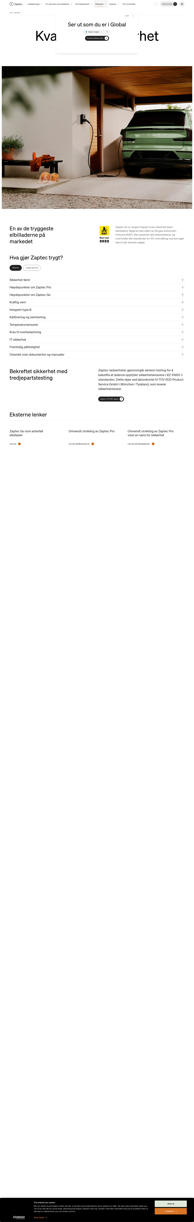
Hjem (11, 12)
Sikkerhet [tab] (15, 268)
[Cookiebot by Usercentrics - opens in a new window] (19, 1217)
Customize (169, 1211)
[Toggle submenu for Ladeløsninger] (41, 4)
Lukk (127, 15)
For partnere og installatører (57, 4)
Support (112, 4)
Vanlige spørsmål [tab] (32, 268)
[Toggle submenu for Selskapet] (105, 4)
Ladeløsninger (34, 4)
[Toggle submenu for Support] (118, 4)
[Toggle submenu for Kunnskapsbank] (91, 4)
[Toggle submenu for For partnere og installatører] (71, 4)
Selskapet (99, 4)
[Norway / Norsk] (16, 4)
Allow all (170, 1204)
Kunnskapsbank (82, 4)
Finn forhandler (129, 4)
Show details (39, 1218)
